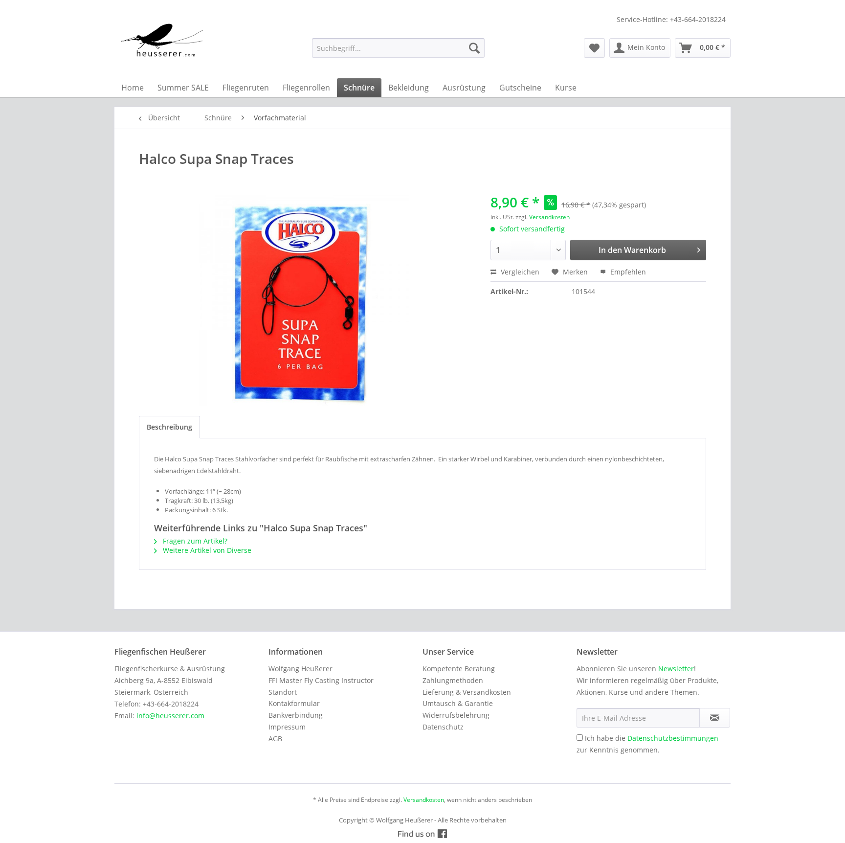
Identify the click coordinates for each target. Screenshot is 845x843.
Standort (282, 692)
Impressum (287, 726)
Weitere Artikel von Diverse (206, 550)
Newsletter (676, 668)
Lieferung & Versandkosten (466, 692)
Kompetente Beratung (458, 668)
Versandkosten (549, 217)
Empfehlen (627, 271)
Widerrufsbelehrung (455, 715)
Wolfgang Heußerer (300, 668)
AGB (275, 738)
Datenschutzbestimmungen (672, 738)
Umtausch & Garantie (457, 703)
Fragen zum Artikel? (194, 541)
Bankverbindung (295, 715)
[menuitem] (398, 48)
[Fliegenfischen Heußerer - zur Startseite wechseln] (162, 40)
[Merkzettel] (594, 48)
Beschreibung (169, 427)
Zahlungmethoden (452, 680)
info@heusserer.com (170, 715)
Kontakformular (294, 703)
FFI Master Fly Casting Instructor (321, 680)
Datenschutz (443, 726)
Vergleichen (519, 271)
